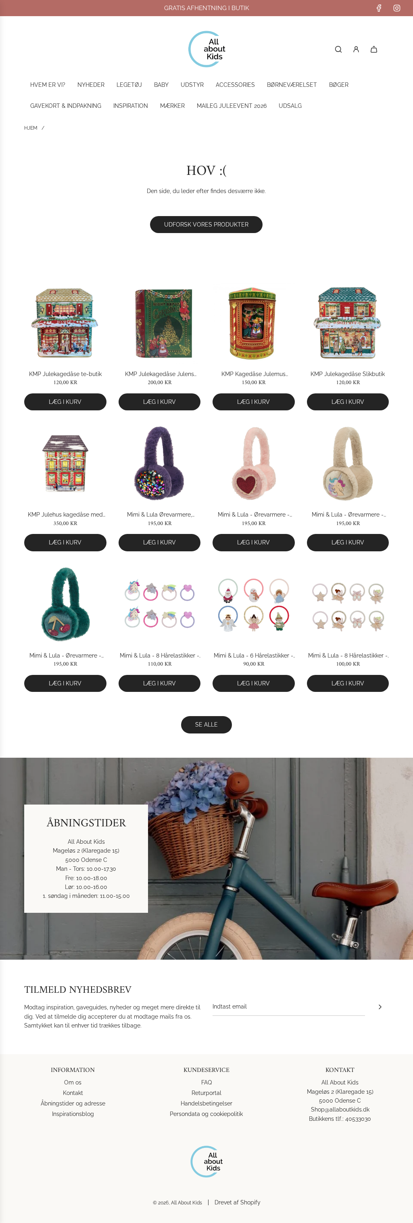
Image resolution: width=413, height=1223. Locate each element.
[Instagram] (397, 8)
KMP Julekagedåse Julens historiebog (159, 374)
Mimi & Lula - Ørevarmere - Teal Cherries (65, 656)
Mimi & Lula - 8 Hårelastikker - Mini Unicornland (159, 656)
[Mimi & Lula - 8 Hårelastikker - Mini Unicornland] (160, 604)
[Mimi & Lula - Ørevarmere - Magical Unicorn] (348, 463)
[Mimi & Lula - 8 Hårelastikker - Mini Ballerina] (348, 604)
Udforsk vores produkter (206, 224)
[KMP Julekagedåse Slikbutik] (348, 323)
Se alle (206, 724)
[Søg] (338, 49)
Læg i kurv (65, 402)
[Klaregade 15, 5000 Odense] (206, 859)
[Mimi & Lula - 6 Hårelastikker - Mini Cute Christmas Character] (254, 604)
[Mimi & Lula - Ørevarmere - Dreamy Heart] (254, 463)
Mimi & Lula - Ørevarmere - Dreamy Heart (254, 515)
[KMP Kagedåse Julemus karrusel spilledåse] (254, 323)
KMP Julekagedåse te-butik (65, 374)
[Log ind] (356, 49)
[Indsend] (380, 1007)
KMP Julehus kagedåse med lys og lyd (65, 515)
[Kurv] (374, 49)
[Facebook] (379, 8)
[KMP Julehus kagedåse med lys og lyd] (65, 463)
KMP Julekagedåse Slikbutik (348, 374)
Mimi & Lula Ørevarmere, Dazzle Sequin (159, 515)
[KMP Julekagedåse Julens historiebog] (160, 323)
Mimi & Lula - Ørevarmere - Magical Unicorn (348, 515)
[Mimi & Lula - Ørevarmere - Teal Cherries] (65, 604)
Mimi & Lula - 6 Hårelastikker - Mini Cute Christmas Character (253, 656)
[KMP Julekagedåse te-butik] (65, 323)
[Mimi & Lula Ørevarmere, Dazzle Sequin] (160, 463)
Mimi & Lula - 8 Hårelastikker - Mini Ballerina (348, 656)
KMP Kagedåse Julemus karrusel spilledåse (253, 374)
